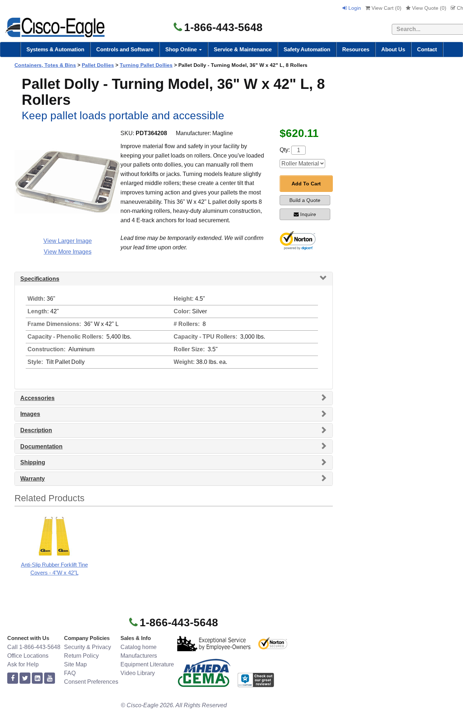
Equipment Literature (147, 664)
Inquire (308, 214)
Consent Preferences (91, 682)
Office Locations (27, 656)
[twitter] (25, 678)
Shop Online (181, 49)
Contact (427, 49)
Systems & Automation (55, 49)
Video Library (137, 673)
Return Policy (81, 656)
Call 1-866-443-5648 (33, 647)
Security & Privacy (87, 647)
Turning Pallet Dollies (146, 65)
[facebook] (12, 678)
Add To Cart (306, 183)
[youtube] (49, 678)
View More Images (68, 252)
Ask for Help (23, 664)
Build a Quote (304, 200)
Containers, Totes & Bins (45, 65)
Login (354, 8)
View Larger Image (67, 241)
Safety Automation (307, 49)
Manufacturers (138, 656)
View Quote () (428, 8)
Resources (355, 49)
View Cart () (386, 8)
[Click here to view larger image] (67, 182)
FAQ (70, 673)
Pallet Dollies (98, 65)
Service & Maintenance (243, 49)
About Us (393, 49)
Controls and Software (124, 49)
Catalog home (138, 647)
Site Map (75, 664)
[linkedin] (37, 678)
